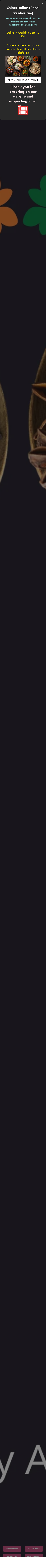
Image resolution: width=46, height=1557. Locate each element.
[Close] (42, 4)
